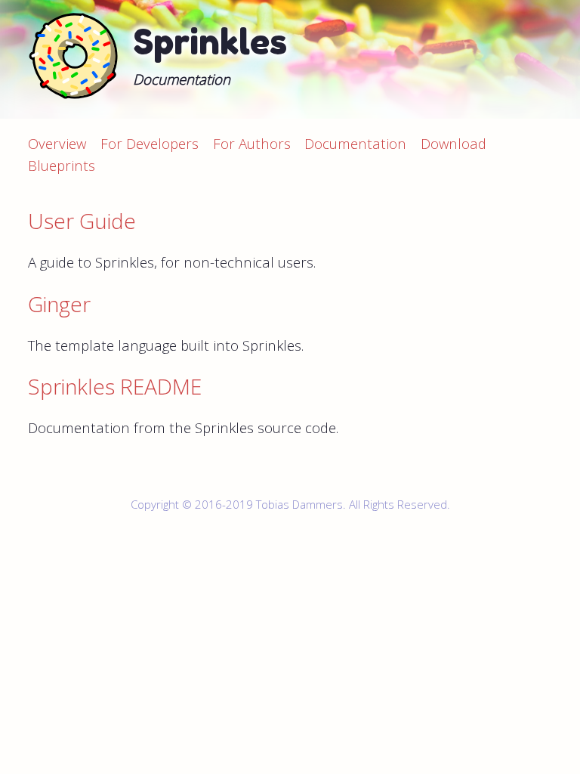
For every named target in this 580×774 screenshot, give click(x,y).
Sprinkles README (115, 386)
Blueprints (61, 165)
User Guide (82, 220)
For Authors (252, 143)
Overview (57, 143)
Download (453, 143)
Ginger (59, 303)
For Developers (149, 143)
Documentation (355, 143)
